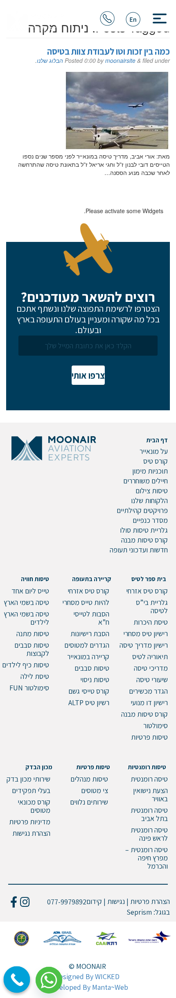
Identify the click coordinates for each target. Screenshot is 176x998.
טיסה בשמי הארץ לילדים (26, 618)
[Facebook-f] (13, 901)
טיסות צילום (151, 490)
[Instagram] (24, 901)
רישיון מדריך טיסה (144, 645)
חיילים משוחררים (145, 480)
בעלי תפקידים (31, 790)
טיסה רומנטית (149, 779)
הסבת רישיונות (89, 633)
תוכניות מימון (150, 471)
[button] (157, 16)
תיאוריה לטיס (150, 656)
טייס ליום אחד (30, 591)
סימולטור (155, 725)
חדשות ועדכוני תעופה (139, 549)
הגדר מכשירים (148, 691)
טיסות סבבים (91, 668)
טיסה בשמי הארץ (26, 602)
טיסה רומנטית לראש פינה (149, 834)
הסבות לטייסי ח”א (91, 618)
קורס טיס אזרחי (147, 591)
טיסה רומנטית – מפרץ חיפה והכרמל (146, 858)
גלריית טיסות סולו (144, 530)
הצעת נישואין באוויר (150, 794)
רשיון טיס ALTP (88, 702)
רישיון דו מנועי (149, 702)
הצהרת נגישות (31, 833)
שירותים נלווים (89, 802)
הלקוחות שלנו (149, 500)
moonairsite (120, 60)
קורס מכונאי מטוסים (34, 806)
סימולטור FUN (29, 687)
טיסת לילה (34, 676)
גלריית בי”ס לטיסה (152, 606)
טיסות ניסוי (94, 679)
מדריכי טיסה (151, 668)
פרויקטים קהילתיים (142, 510)
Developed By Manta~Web (88, 987)
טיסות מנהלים (89, 779)
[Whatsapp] (52, 977)
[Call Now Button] (17, 979)
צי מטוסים (94, 790)
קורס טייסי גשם (88, 691)
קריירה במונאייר (88, 656)
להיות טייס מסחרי (85, 602)
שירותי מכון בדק (28, 779)
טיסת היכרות (150, 622)
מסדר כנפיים (150, 520)
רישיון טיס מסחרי (145, 633)
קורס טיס (155, 461)
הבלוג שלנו (50, 60)
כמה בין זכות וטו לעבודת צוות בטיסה (108, 51)
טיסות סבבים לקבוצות (31, 649)
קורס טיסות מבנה (144, 540)
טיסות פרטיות (149, 737)
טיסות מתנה (32, 633)
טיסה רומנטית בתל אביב (149, 814)
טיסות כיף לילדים (25, 664)
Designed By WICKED (87, 976)
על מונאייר (154, 451)
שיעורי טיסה (152, 679)
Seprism (139, 912)
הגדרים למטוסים (86, 645)
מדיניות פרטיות (29, 821)
